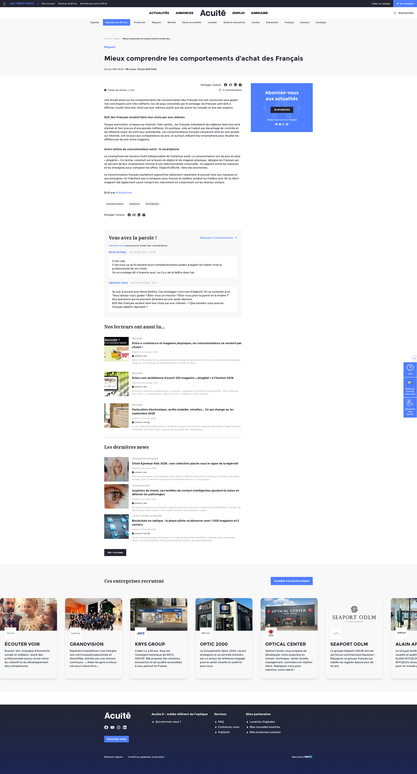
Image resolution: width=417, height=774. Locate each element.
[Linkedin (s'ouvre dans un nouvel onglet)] (287, 124)
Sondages (321, 22)
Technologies (141, 485)
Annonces (184, 13)
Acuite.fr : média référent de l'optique (179, 714)
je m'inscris (282, 109)
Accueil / (108, 38)
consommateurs (114, 203)
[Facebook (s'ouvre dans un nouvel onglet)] (276, 124)
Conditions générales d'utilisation (146, 757)
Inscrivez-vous (116, 739)
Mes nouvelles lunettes (265, 727)
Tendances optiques (145, 458)
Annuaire (259, 13)
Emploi (238, 13)
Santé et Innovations (234, 22)
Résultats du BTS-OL (117, 22)
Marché (172, 22)
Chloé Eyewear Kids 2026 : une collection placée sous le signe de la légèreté (185, 463)
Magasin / (117, 38)
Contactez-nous (228, 727)
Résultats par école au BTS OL (93, 4)
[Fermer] (414, 358)
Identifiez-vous (117, 245)
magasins (134, 203)
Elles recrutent (48, 4)
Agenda (95, 22)
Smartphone (152, 203)
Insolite (255, 22)
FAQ (221, 721)
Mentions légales (113, 757)
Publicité (224, 732)
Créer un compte (381, 3)
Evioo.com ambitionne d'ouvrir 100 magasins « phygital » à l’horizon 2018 (182, 378)
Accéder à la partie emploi (291, 580)
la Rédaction (124, 192)
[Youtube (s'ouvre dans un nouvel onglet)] (280, 124)
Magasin (156, 22)
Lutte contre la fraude (147, 515)
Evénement (272, 22)
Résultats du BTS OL (67, 4)
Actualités (159, 13)
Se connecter (407, 3)
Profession (139, 22)
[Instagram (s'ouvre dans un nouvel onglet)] (283, 124)
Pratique (289, 22)
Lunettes (212, 22)
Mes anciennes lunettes (265, 732)
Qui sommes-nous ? (168, 721)
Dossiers (304, 22)
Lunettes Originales (262, 721)
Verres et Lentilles (191, 22)
